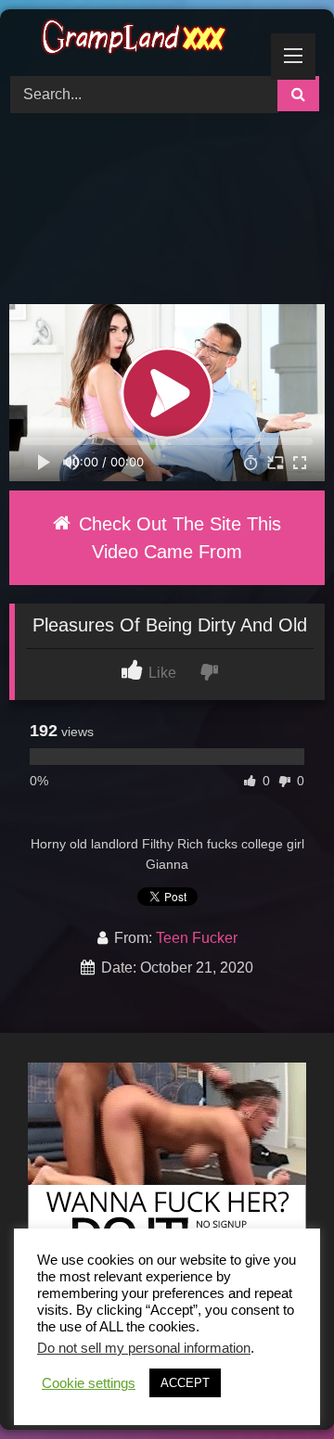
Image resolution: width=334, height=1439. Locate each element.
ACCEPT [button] (185, 1383)
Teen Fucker (197, 938)
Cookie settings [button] (88, 1383)
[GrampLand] (136, 40)
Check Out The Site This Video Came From (177, 538)
